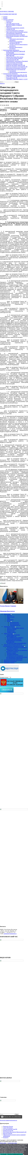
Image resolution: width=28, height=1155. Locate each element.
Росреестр (5, 1137)
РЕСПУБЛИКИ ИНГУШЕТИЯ (8, 14)
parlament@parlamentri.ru (10, 933)
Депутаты (8, 22)
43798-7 (17, 569)
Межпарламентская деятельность (18, 72)
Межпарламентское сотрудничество (15, 69)
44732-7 (9, 508)
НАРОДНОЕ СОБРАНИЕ (7, 11)
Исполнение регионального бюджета (16, 68)
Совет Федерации (8, 1127)
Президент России (8, 1126)
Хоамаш (5, 18)
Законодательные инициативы (14, 62)
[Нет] (23, 1154)
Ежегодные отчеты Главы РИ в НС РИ (16, 75)
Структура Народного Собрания (14, 30)
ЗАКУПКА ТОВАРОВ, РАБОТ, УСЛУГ (17, 79)
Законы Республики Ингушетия (14, 57)
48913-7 (17, 396)
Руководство (9, 21)
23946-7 (17, 286)
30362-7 (25, 541)
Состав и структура (8, 19)
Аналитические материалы (10, 73)
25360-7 (9, 266)
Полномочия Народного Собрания (15, 34)
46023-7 (17, 376)
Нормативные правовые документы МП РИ (15, 42)
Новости (2, 83)
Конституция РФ (7, 1133)
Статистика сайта (12, 1143)
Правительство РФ (8, 1130)
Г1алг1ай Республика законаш (14, 58)
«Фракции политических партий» (15, 27)
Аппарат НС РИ (10, 29)
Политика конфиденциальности (8, 1120)
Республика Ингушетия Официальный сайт (14, 1132)
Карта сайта (3, 1143)
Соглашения (12, 71)
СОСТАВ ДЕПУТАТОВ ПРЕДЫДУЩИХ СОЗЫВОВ (14, 24)
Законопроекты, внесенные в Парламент (17, 61)
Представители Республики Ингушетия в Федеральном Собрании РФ (16, 32)
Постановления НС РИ (12, 59)
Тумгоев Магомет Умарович (8, 606)
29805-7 (17, 449)
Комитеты (9, 26)
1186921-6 (9, 323)
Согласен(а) (3, 1154)
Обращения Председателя (7, 611)
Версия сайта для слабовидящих (12, 1116)
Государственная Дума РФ (10, 1129)
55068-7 (25, 419)
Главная (5, 16)
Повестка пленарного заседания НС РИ (16, 66)
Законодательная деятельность (11, 50)
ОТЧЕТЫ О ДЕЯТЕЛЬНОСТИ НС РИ (16, 76)
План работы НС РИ (11, 77)
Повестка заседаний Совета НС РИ (15, 65)
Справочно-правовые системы (14, 64)
